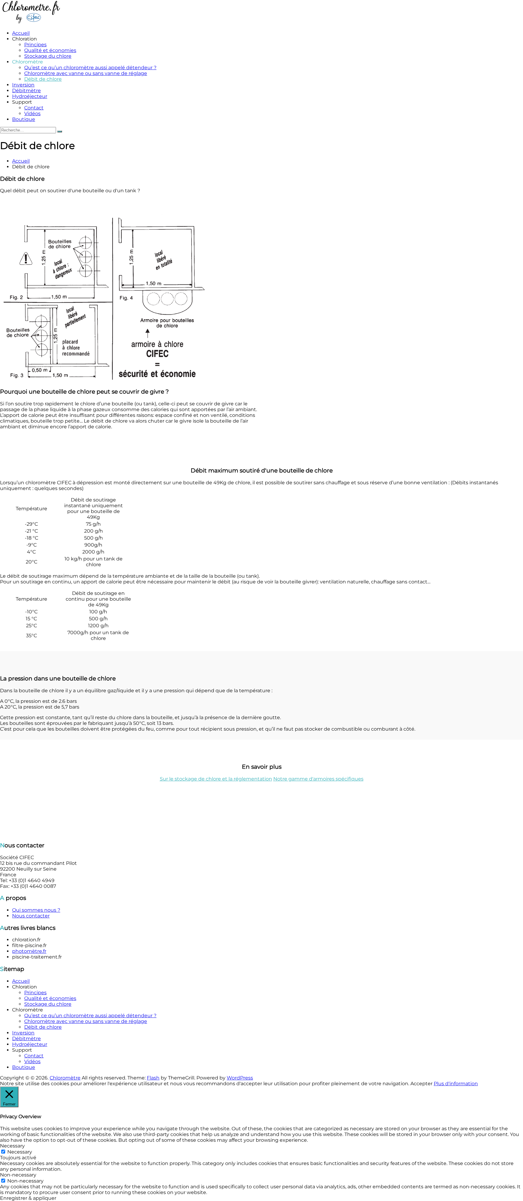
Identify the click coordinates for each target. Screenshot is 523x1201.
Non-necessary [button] (18, 1175)
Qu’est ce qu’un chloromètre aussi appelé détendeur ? (90, 67)
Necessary (19, 1152)
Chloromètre (65, 1078)
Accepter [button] (421, 1083)
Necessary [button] (12, 1146)
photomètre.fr (29, 951)
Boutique (23, 119)
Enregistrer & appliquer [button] (28, 1198)
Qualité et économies (50, 50)
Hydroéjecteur (29, 96)
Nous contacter (31, 916)
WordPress (240, 1078)
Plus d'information (456, 1083)
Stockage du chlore (47, 56)
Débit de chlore (43, 79)
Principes (35, 44)
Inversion (23, 85)
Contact (34, 108)
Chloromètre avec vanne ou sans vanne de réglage (85, 73)
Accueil (21, 33)
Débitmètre (26, 90)
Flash (153, 1078)
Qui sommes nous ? (36, 910)
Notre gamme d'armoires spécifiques (318, 779)
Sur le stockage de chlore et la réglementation (216, 779)
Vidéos (32, 113)
